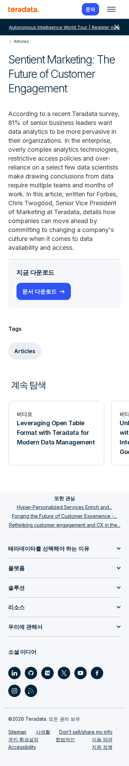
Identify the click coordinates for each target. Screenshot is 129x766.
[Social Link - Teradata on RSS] (31, 691)
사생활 (43, 732)
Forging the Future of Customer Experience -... (64, 516)
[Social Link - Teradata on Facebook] (97, 673)
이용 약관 (102, 739)
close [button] (116, 27)
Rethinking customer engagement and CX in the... (64, 525)
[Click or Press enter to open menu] (111, 9)
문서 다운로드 (39, 291)
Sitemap (17, 732)
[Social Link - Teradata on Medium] (47, 673)
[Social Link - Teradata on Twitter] (64, 673)
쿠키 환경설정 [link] (23, 739)
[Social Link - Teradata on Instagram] (14, 691)
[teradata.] (23, 9)
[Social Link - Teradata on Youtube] (80, 673)
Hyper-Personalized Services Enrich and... (64, 507)
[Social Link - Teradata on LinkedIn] (14, 673)
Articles (24, 351)
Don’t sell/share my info (85, 732)
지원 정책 (102, 747)
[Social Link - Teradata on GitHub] (31, 673)
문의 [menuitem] (90, 9)
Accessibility (22, 747)
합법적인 (65, 739)
